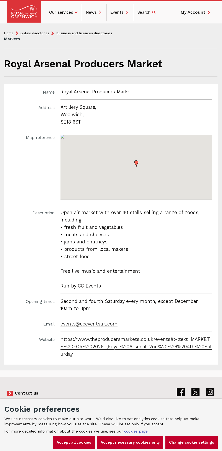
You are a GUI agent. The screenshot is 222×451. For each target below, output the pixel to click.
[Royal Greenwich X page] (195, 392)
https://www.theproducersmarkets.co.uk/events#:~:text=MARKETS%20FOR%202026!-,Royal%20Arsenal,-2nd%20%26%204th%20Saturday (136, 346)
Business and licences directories (84, 33)
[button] (136, 164)
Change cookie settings (191, 442)
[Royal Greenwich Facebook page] (181, 392)
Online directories (34, 33)
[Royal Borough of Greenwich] (24, 12)
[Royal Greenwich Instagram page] (210, 392)
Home (8, 33)
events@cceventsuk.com (89, 324)
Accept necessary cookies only (130, 442)
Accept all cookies (74, 442)
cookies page (136, 431)
